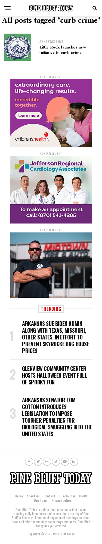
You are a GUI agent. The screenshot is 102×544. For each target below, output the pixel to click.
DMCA (83, 496)
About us (33, 496)
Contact (49, 496)
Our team (41, 500)
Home (19, 496)
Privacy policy (61, 500)
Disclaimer (67, 496)
